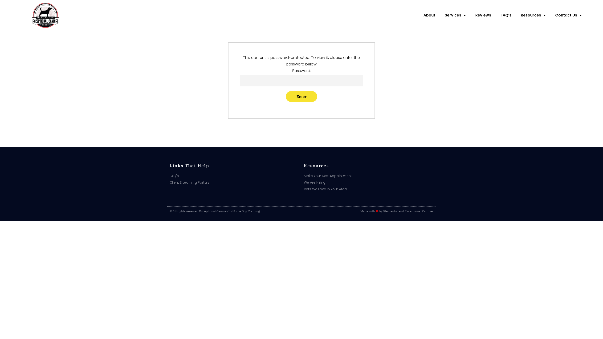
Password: (301, 70)
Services (453, 15)
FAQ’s (506, 15)
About (429, 15)
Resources (531, 15)
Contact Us (566, 15)
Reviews (483, 15)
